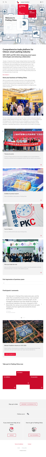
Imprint (18, 447)
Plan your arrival (34, 435)
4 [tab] (24, 317)
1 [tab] (21, 317)
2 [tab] (22, 317)
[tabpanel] (23, 304)
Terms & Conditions (19, 444)
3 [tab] (23, 317)
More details (5, 74)
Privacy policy (24, 447)
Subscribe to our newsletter (28, 404)
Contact (12, 435)
